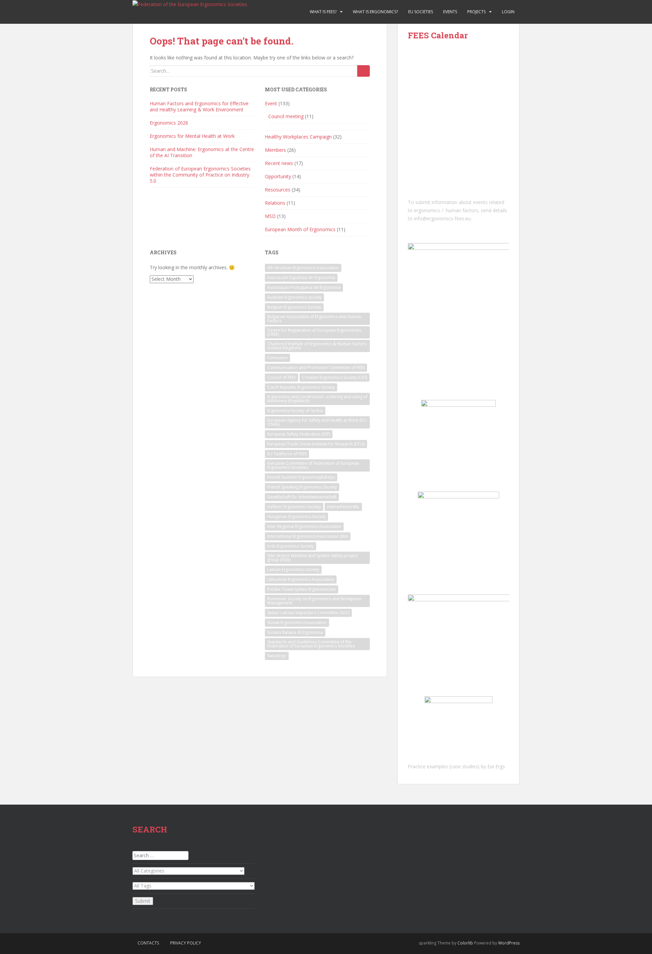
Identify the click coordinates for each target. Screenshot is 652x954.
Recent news (279, 163)
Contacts (148, 943)
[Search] (363, 71)
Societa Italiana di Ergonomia (295, 632)
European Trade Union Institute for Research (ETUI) (316, 444)
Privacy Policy (185, 943)
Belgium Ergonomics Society (294, 307)
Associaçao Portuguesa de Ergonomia (304, 287)
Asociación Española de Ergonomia (301, 277)
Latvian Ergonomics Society (293, 569)
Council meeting (286, 116)
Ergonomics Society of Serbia (295, 411)
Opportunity (278, 176)
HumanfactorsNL (343, 507)
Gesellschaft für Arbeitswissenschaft (302, 497)
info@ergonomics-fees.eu (442, 218)
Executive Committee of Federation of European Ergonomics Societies (313, 465)
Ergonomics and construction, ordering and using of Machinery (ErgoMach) (317, 399)
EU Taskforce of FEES (287, 454)
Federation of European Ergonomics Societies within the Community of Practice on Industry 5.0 (200, 174)
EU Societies (420, 12)
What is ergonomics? (375, 12)
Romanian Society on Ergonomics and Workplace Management (314, 601)
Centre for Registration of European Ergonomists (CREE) (314, 332)
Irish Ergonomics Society (290, 546)
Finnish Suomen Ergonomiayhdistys (301, 477)
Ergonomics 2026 (169, 123)
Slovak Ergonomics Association (297, 622)
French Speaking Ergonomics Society (302, 487)
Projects (476, 12)
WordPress (509, 943)
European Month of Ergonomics (300, 229)
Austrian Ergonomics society (294, 297)
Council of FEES (281, 377)
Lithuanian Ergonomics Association (300, 579)
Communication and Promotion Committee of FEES (316, 367)
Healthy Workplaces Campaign (298, 136)
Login (508, 12)
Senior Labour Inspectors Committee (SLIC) (308, 613)
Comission (277, 358)
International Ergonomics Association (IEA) (307, 536)
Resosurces (277, 189)
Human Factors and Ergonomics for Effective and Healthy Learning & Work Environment (199, 106)
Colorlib (465, 943)
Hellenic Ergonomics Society (294, 507)
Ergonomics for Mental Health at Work (192, 136)
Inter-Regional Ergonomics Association (304, 526)
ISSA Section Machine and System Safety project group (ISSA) (312, 558)
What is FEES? (323, 12)
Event (271, 103)
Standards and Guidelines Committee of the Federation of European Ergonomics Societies (311, 644)
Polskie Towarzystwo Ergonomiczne (301, 589)
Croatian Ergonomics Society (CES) (334, 377)
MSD (270, 216)
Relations (275, 203)
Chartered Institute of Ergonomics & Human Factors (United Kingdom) (316, 346)
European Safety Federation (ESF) (298, 434)
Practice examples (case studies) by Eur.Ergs (456, 766)
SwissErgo (276, 656)
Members (275, 150)
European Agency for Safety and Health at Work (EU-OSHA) (317, 422)
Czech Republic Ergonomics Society (301, 387)
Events (450, 12)
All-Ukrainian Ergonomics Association (303, 268)
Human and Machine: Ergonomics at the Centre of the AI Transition (202, 152)
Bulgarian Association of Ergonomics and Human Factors (314, 319)
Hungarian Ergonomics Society (296, 516)
